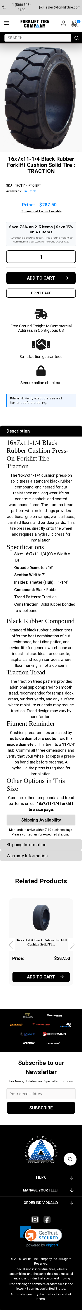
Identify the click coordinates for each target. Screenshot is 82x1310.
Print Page (41, 293)
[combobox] (37, 38)
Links (41, 1178)
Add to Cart (41, 977)
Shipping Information (26, 844)
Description (18, 431)
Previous (10, 944)
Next (72, 944)
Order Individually (41, 1203)
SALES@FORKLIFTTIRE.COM (63, 7)
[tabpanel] (41, 948)
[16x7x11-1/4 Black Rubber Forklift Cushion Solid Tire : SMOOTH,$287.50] (41, 917)
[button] (41, 1237)
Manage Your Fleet (41, 1190)
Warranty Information (27, 855)
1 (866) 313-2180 (21, 7)
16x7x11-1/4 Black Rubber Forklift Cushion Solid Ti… (41, 942)
